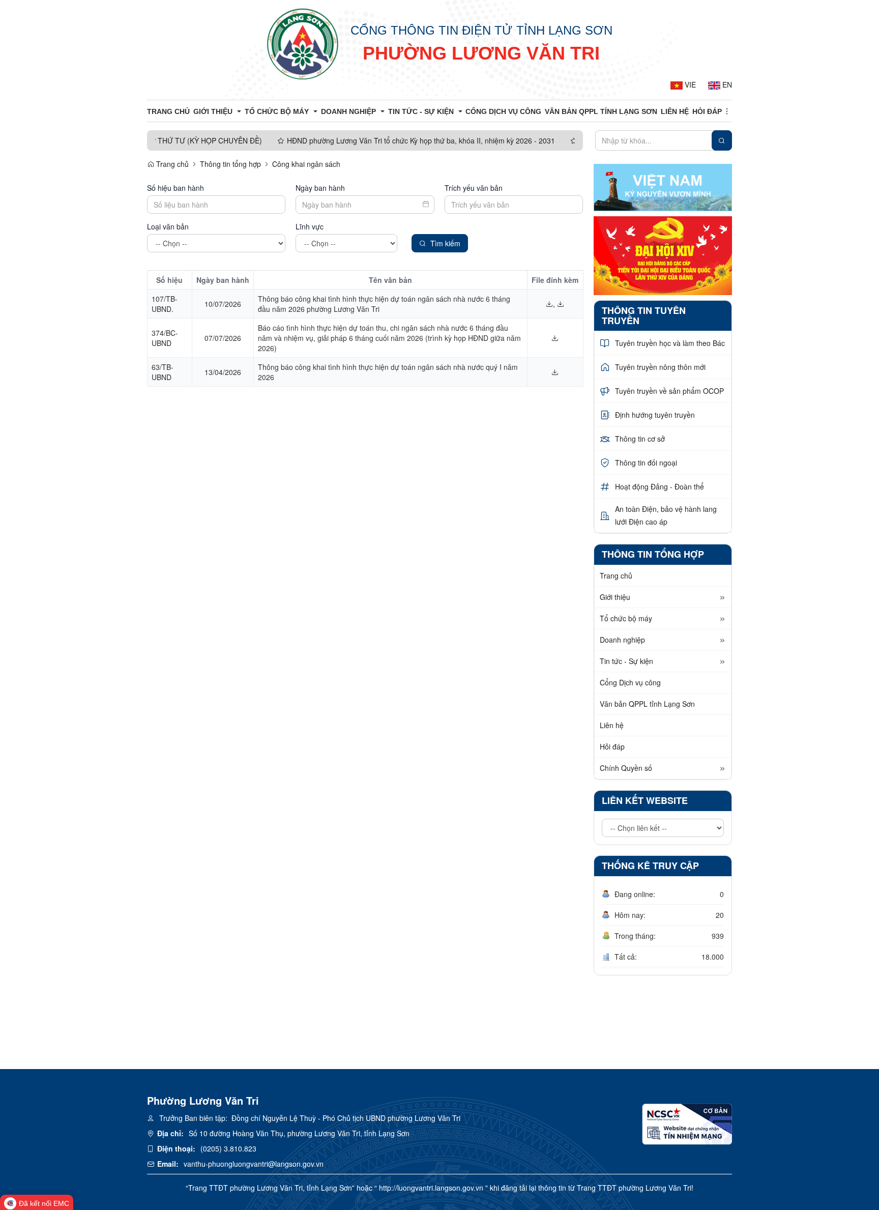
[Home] (302, 43)
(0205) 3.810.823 (228, 1148)
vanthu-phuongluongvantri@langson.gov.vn (254, 1164)
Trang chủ (171, 164)
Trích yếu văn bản (474, 188)
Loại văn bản (168, 226)
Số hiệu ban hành (175, 188)
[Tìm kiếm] (722, 140)
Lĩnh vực (310, 226)
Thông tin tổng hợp (230, 164)
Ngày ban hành (320, 188)
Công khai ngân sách (306, 164)
